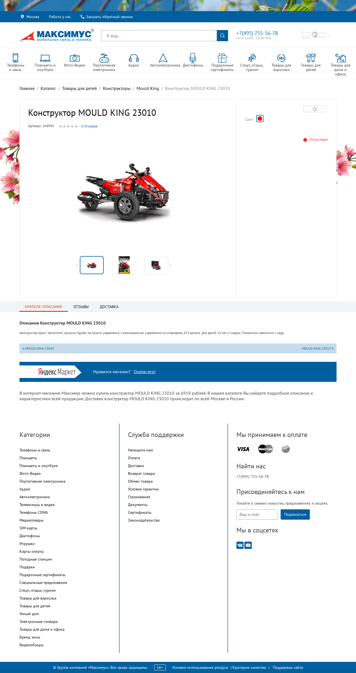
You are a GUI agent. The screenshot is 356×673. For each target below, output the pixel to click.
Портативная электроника (42, 481)
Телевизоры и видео (37, 504)
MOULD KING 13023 (317, 348)
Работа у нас (60, 16)
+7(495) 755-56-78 (257, 33)
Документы (137, 504)
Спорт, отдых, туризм (37, 590)
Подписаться (295, 514)
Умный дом (29, 613)
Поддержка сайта (288, 667)
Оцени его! (144, 371)
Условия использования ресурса (200, 667)
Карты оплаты (31, 551)
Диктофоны (29, 535)
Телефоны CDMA (33, 512)
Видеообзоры (31, 644)
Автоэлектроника (34, 496)
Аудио (24, 489)
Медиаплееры (31, 520)
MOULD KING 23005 (39, 348)
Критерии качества (249, 667)
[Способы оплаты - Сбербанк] (285, 449)
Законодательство (144, 520)
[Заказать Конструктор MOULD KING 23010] (260, 118)
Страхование (139, 496)
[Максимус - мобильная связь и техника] (56, 35)
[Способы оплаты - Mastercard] (265, 449)
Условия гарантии (143, 489)
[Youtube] (248, 545)
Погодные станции (35, 559)
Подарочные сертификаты (42, 574)
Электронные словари (38, 621)
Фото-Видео (30, 473)
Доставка (136, 465)
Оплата (134, 457)
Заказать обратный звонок (109, 16)
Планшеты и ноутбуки (38, 465)
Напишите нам (140, 450)
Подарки (27, 566)
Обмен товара (140, 481)
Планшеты (28, 457)
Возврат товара (141, 473)
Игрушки (27, 543)
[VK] (240, 545)
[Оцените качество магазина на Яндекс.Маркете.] (58, 371)
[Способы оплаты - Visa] (243, 449)
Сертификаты (139, 512)
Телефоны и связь (34, 450)
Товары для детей (34, 605)
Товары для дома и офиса (42, 629)
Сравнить (314, 109)
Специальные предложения (43, 582)
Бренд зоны (29, 637)
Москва (32, 16)
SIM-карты (28, 527)
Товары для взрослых (37, 598)
